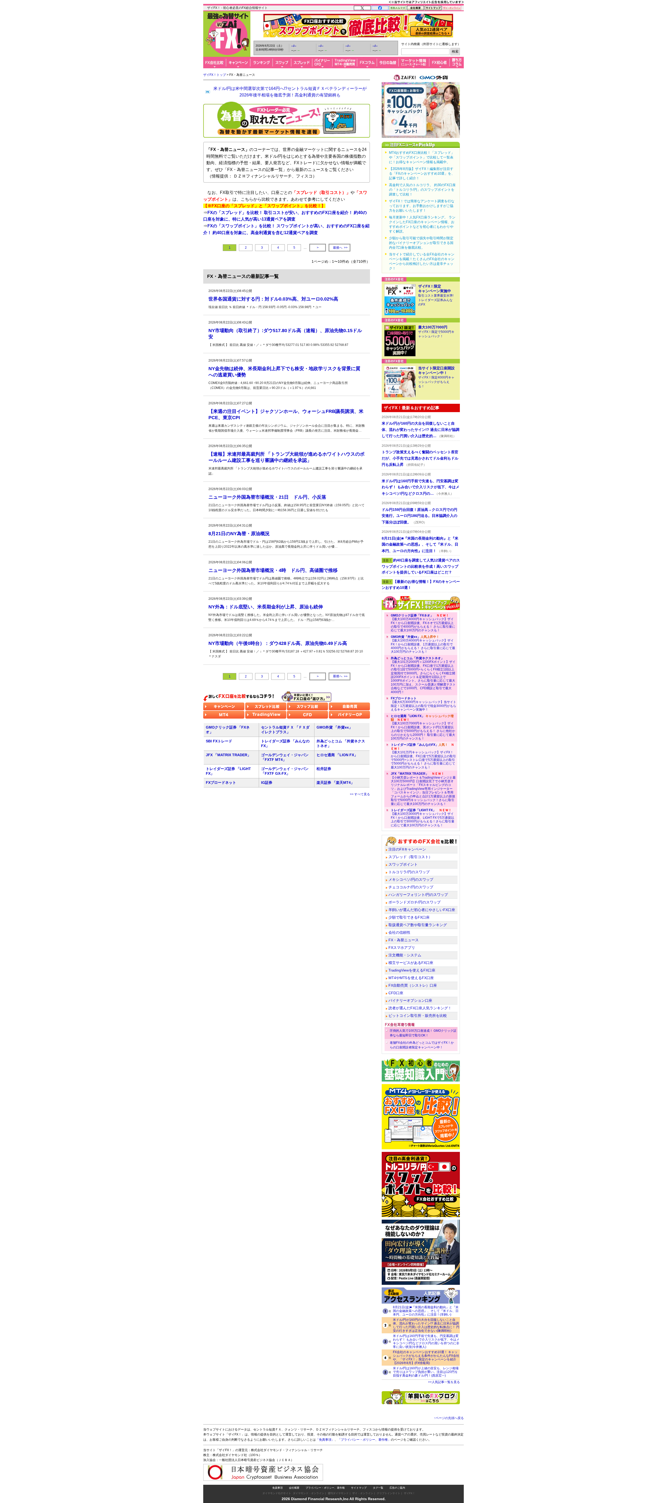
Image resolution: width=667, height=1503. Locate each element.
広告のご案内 (397, 1487)
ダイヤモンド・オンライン (308, 1493)
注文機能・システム (404, 955)
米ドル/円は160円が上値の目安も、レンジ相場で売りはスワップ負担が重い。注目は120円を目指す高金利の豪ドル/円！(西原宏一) (426, 1371)
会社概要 (294, 1487)
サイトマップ (359, 1487)
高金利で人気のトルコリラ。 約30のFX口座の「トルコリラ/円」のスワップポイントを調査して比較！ (422, 189)
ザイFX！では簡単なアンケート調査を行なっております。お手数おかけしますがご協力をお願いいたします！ (421, 205)
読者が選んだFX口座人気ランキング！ (420, 1008)
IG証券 (266, 782)
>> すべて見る (360, 794)
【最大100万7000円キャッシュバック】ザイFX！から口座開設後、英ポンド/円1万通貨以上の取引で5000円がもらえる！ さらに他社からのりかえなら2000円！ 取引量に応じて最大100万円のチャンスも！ (423, 727)
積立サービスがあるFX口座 (410, 963)
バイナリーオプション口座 (410, 1000)
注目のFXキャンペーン (407, 849)
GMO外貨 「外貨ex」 (335, 727)
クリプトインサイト (388, 1493)
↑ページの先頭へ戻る (449, 1418)
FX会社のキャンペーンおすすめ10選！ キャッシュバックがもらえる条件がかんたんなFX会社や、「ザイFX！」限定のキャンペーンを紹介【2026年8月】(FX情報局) (426, 1357)
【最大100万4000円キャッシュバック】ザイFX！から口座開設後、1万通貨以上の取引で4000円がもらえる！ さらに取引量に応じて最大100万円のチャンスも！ (423, 644)
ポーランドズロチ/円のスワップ (414, 902)
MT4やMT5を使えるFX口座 (411, 978)
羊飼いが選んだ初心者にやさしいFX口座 (421, 910)
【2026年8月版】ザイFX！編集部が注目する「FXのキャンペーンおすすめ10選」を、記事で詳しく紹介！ (422, 173)
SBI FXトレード (219, 741)
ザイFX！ (409, 1493)
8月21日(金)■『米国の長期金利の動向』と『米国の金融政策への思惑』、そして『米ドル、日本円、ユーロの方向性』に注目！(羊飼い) (426, 1310)
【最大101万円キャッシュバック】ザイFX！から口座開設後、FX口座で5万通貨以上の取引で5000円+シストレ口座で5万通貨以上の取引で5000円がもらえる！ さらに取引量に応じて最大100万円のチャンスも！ (423, 756)
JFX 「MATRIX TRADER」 (228, 755)
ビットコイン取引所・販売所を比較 (417, 1015)
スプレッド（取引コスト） (410, 857)
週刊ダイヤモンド (338, 1493)
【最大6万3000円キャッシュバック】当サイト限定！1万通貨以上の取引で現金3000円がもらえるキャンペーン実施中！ (423, 703)
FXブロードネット (221, 782)
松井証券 (324, 769)
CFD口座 (395, 993)
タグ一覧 (378, 1487)
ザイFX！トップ (214, 75)
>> (340, 248)
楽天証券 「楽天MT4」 (335, 782)
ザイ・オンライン (362, 1493)
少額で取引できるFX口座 (409, 917)
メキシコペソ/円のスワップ (410, 879)
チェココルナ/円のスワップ (410, 887)
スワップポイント (403, 864)
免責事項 (277, 1487)
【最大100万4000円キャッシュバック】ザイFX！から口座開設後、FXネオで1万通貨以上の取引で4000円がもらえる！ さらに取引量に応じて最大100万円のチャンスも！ (423, 623)
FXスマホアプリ (401, 947)
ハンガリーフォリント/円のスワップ (418, 895)
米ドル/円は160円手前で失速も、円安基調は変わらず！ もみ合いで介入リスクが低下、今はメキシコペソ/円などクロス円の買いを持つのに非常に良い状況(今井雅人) (426, 1341)
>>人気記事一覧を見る (444, 1382)
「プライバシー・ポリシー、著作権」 (364, 1439)
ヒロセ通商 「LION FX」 (337, 755)
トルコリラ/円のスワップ (409, 872)
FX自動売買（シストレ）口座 (412, 985)
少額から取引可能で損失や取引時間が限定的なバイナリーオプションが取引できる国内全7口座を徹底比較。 (421, 242)
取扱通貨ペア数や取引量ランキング (417, 925)
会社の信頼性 (399, 932)
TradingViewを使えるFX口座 (411, 970)
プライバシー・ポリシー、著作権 (325, 1487)
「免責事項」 (325, 1439)
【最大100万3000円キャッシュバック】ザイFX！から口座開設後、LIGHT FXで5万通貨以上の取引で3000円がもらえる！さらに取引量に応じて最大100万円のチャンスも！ (422, 817)
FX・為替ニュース (403, 940)
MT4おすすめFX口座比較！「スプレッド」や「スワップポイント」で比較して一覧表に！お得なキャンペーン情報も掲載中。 (421, 157)
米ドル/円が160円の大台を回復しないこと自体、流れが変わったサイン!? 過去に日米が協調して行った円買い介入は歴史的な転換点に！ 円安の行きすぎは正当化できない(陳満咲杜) (426, 1325)
